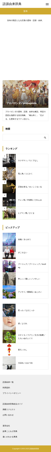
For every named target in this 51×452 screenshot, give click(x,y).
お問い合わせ (8, 415)
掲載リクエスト (9, 409)
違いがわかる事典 (10, 437)
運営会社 (6, 426)
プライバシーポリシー (12, 393)
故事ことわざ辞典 (10, 431)
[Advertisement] (25, 49)
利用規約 (6, 388)
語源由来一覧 (8, 382)
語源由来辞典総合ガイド (13, 404)
